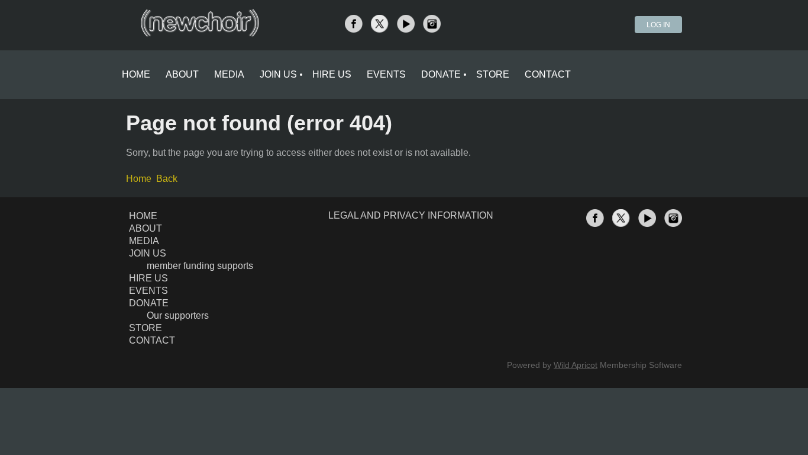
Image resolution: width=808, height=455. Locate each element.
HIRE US (148, 278)
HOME (143, 216)
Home (138, 179)
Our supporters (178, 315)
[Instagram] (432, 24)
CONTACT (152, 340)
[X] (380, 24)
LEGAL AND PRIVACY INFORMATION (410, 215)
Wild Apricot (575, 365)
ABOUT (145, 228)
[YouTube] (406, 24)
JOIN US (147, 253)
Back (166, 179)
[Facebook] (354, 24)
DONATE (149, 303)
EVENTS (148, 291)
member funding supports (200, 266)
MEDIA (144, 241)
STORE (145, 328)
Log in (658, 25)
